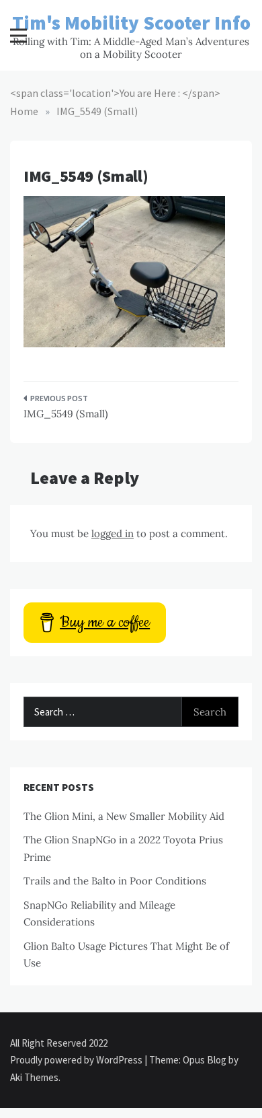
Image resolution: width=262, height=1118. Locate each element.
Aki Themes (34, 1077)
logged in (112, 533)
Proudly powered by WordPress (77, 1059)
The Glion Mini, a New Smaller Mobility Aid (124, 816)
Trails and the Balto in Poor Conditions (115, 880)
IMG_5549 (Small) (66, 413)
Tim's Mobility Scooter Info (131, 22)
